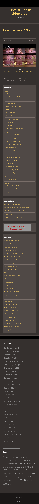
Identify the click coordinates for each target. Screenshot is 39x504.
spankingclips (16, 477)
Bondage (8, 132)
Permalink (24, 80)
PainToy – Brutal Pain (12, 119)
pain (15, 473)
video (28, 480)
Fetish (7, 177)
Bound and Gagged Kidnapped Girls (16, 138)
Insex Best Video (11, 113)
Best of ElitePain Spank (12, 185)
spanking (10, 477)
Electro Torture (10, 103)
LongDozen (9, 192)
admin (33, 40)
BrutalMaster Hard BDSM (13, 97)
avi (4, 457)
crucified (25, 460)
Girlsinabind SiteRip (12, 151)
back (7, 457)
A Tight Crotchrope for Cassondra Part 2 (17, 208)
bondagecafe (8, 460)
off (11, 474)
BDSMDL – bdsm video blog (19, 11)
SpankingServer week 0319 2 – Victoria (16, 204)
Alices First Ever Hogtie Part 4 (13, 217)
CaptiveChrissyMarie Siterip (14, 144)
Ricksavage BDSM (11, 125)
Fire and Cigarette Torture (14, 78)
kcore (5, 469)
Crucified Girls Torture (12, 100)
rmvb (23, 473)
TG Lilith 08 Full (9, 214)
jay (31, 467)
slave (5, 476)
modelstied (26, 470)
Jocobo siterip (10, 163)
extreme (7, 80)
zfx (10, 484)
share (33, 473)
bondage (24, 456)
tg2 (16, 480)
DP (30, 460)
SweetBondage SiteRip (12, 170)
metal (16, 469)
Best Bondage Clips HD (12, 135)
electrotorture (14, 464)
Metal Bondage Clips (12, 167)
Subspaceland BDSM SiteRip (14, 129)
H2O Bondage (10, 154)
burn (27, 78)
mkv (20, 470)
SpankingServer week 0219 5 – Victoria (16, 211)
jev (33, 467)
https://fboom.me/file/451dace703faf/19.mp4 (19, 72)
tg (14, 480)
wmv (6, 484)
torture (15, 80)
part (19, 474)
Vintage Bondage (11, 173)
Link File (10, 470)
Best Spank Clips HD (12, 189)
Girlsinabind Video (8, 467)
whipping (33, 480)
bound (16, 460)
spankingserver (23, 477)
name (7, 473)
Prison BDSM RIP (11, 122)
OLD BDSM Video (11, 116)
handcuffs (18, 467)
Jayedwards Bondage (12, 160)
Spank (7, 183)
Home (19, 501)
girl (33, 463)
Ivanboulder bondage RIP (13, 157)
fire (11, 80)
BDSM (7, 91)
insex (27, 466)
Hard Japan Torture (11, 109)
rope (27, 474)
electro (6, 463)
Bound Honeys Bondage (13, 141)
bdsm (12, 457)
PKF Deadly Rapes (11, 179)
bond (18, 457)
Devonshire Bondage (12, 147)
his (23, 467)
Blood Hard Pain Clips (12, 93)
